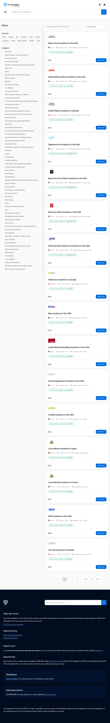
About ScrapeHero (10, 638)
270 (86, 579)
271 (91, 579)
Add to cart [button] (101, 60)
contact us (99, 650)
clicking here (51, 694)
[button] (5, 12)
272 (97, 579)
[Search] (104, 12)
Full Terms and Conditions (13, 625)
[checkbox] (4, 37)
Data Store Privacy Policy (13, 635)
